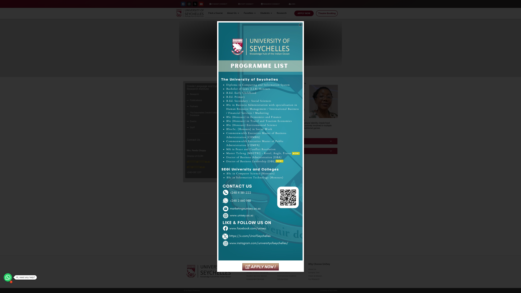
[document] (260, 146)
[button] (8, 277)
